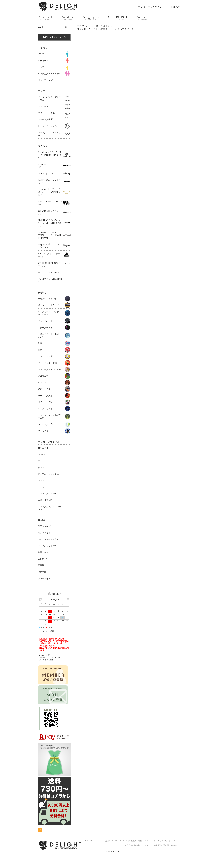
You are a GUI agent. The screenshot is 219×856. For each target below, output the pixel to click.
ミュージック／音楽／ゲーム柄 (49, 416)
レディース (43, 60)
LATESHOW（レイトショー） (49, 181)
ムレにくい (43, 559)
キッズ (41, 67)
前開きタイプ (44, 526)
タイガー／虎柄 (45, 402)
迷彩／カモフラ (45, 389)
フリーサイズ (44, 578)
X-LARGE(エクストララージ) (49, 255)
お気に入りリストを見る (54, 37)
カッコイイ (43, 448)
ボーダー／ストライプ (48, 305)
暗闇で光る (43, 552)
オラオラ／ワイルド (47, 493)
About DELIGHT (118, 18)
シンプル (42, 467)
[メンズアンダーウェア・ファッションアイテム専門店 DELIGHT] (60, 7)
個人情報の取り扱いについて (137, 845)
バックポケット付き (47, 546)
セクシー (42, 487)
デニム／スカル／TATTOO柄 (49, 335)
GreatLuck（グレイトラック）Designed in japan (49, 155)
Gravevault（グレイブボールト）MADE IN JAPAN (49, 192)
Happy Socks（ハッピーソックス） (49, 246)
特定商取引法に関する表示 (165, 845)
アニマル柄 (43, 376)
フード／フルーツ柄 (47, 363)
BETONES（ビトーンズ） (48, 166)
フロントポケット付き (48, 539)
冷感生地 (42, 572)
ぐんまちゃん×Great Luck (50, 280)
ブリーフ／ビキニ (46, 113)
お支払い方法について (115, 841)
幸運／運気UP (45, 500)
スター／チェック (46, 327)
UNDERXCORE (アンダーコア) (49, 264)
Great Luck (45, 18)
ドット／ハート (45, 321)
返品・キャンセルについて (165, 841)
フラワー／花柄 (45, 356)
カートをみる (173, 7)
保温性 (41, 565)
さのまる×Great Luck (48, 272)
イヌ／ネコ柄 (44, 382)
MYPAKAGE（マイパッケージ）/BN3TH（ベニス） (49, 223)
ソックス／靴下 (45, 119)
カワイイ (42, 454)
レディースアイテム (47, 126)
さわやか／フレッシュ (48, 474)
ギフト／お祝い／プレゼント (49, 508)
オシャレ (42, 461)
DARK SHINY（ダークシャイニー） (50, 203)
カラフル (42, 480)
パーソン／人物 (45, 395)
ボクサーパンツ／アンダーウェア (49, 98)
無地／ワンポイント (47, 298)
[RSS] (40, 830)
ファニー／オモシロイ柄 (49, 369)
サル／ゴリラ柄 (45, 408)
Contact (141, 18)
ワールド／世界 (45, 424)
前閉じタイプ (44, 533)
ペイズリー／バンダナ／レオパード (49, 313)
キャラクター (44, 431)
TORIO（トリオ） (46, 173)
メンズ (41, 54)
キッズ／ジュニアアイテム (49, 134)
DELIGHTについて (93, 841)
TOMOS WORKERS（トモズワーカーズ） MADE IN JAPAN (50, 235)
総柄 (40, 350)
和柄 (40, 343)
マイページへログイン (150, 7)
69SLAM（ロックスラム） (48, 212)
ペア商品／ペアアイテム (49, 73)
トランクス (43, 106)
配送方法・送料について (139, 841)
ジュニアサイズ (45, 80)
